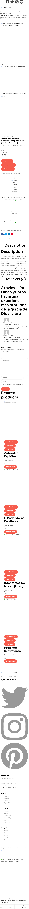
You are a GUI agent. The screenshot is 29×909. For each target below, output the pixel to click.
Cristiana (19, 230)
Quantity (3, 154)
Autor (5, 15)
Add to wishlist (8, 168)
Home (1, 15)
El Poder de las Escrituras (14, 519)
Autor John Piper (12, 15)
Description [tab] (15, 245)
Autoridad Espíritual (11, 454)
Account (10, 907)
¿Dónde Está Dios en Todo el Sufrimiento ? (15, 221)
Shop (1, 907)
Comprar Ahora (9, 165)
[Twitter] (12, 2)
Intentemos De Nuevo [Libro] (14, 584)
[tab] (16, 237)
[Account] (8, 906)
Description (7, 237)
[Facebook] (7, 2)
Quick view (10, 445)
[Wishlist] (23, 906)
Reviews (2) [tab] (15, 279)
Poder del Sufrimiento (12, 649)
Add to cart (8, 161)
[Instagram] (17, 2)
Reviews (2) (7, 238)
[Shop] (1, 906)
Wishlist (24, 907)
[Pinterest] (21, 2)
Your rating (4, 353)
